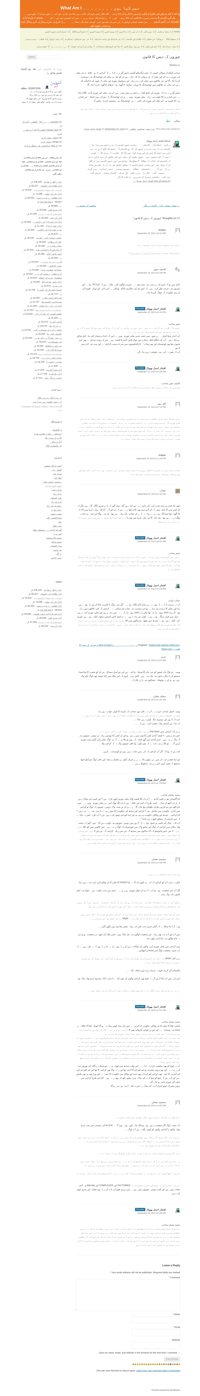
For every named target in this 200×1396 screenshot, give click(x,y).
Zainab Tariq (52, 130)
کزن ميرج (57, 286)
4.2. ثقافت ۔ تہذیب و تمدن (37, 39)
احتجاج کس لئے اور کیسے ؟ (49, 290)
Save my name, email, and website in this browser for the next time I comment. (137, 1352)
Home (177, 32)
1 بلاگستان (57, 430)
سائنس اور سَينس (86, 205)
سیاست (140, 129)
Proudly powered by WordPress (166, 1390)
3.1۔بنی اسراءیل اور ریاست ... (47, 222)
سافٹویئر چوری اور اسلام (50, 278)
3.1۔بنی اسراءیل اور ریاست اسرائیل (109, 39)
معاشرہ (132, 129)
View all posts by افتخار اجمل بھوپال (151, 181)
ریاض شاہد (56, 510)
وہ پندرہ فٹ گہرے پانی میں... (48, 338)
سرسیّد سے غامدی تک (51, 302)
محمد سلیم (56, 542)
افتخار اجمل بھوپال (92, 129)
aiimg (56, 138)
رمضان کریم (46, 138)
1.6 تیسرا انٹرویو (96, 32)
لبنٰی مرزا (57, 534)
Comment (174, 1277)
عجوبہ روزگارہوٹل (53, 378)
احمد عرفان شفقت (53, 466)
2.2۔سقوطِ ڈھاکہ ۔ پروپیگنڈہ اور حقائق (163, 39)
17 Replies (174, 65)
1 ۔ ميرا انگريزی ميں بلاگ (50, 398)
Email (176, 1327)
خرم (163, 656)
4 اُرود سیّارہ (56, 442)
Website (176, 1340)
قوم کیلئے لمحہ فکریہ (52, 298)
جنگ (168, 121)
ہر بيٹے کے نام (55, 326)
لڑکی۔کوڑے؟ (56, 322)
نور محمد (57, 550)
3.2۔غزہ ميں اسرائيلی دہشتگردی (79, 39)
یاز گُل (59, 554)
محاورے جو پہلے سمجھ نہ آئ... (47, 330)
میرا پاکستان (56, 546)
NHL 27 (55, 146)
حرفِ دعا (57, 494)
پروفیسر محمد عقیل (52, 482)
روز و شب (150, 129)
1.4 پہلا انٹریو (124, 32)
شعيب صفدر (56, 514)
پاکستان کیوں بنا (54, 334)
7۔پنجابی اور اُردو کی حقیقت (82, 46)
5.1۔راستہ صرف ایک (171, 46)
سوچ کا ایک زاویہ (54, 350)
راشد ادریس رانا (54, 506)
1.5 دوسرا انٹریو (111, 32)
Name (176, 1314)
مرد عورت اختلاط (54, 346)
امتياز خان (57, 474)
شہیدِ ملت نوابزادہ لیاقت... (49, 230)
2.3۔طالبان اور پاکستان (135, 39)
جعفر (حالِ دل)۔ (53, 486)
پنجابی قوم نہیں (54, 246)
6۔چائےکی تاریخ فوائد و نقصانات (109, 46)
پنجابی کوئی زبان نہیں (51, 358)
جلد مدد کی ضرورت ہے (50, 214)
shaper (162, 229)
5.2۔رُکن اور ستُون (153, 46)
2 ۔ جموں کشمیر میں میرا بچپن (47, 402)
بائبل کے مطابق (55, 242)
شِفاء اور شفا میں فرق (51, 270)
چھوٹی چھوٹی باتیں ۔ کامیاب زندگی (161, 205)
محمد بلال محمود (54, 538)
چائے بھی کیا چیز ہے (50, 354)
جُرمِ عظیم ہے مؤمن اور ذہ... (48, 274)
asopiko (55, 122)
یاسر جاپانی (56, 558)
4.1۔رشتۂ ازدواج (56, 39)
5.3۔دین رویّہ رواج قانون (134, 46)
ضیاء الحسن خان (54, 518)
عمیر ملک (57, 526)
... (61, 206)
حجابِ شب (56, 490)
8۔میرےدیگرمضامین (60, 46)
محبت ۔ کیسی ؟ (54, 362)
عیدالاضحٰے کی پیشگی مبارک (37, 146)
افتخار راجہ (56, 470)
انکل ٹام (58, 478)
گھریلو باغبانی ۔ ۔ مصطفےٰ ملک (47, 530)
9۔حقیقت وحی (43, 46)
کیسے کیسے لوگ (54, 254)
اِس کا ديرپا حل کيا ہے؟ (49, 310)
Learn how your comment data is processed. (138, 1370)
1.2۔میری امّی (150, 32)
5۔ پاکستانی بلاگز (54, 446)
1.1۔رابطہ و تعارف (165, 32)
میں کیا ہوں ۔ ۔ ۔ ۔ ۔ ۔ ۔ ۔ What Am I (100, 7)
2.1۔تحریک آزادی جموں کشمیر (57, 32)
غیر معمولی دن (55, 342)
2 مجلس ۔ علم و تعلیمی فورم (48, 434)
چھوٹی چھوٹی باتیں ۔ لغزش (49, 238)
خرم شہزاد (56, 502)
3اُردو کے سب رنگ (53, 438)
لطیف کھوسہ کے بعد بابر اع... (48, 314)
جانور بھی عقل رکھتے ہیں (47, 190)
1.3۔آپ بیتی (137, 32)
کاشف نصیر (160, 269)
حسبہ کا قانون (55, 266)
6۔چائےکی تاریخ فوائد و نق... (48, 250)
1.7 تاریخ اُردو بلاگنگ (80, 32)
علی (60, 522)
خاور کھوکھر (56, 498)
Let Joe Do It (46, 202)
